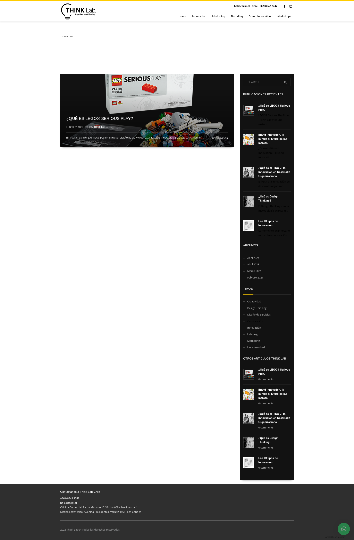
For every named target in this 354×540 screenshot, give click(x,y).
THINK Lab (99, 127)
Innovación (167, 138)
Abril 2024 (253, 258)
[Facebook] (284, 6)
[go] (285, 82)
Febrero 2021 (255, 277)
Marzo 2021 (254, 271)
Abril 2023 (253, 264)
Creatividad (92, 138)
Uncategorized (256, 347)
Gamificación (152, 138)
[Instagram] (291, 6)
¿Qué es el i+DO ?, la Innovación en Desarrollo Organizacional (274, 172)
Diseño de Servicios (131, 138)
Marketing (194, 138)
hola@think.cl (242, 6)
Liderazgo (181, 138)
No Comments (220, 138)
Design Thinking (109, 138)
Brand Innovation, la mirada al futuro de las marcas (272, 138)
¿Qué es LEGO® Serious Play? (99, 118)
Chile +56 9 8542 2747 (264, 6)
